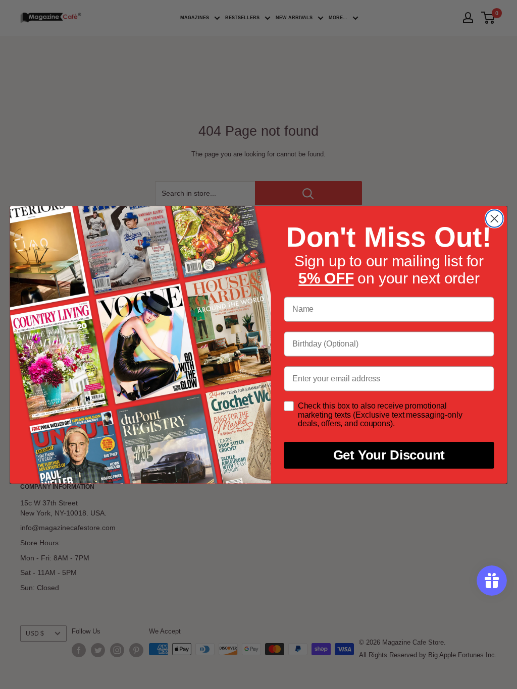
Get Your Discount (389, 455)
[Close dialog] (494, 218)
